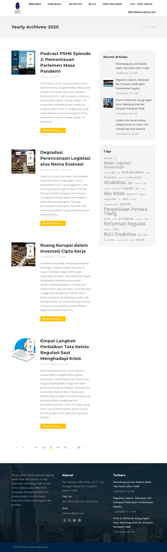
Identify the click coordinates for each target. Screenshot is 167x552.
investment (116, 188)
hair (144, 183)
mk (119, 199)
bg (113, 172)
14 (58, 447)
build (147, 172)
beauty (107, 172)
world (140, 239)
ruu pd (119, 240)
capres (121, 178)
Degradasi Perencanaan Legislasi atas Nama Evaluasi (65, 158)
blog (118, 172)
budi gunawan (132, 172)
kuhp (143, 188)
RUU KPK (142, 234)
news (125, 199)
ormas (133, 199)
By (54, 76)
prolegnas (126, 218)
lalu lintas (114, 193)
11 (36, 447)
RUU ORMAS (109, 240)
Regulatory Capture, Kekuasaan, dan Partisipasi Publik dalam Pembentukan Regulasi (133, 84)
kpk (137, 188)
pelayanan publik (111, 204)
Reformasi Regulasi (49, 364)
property (139, 219)
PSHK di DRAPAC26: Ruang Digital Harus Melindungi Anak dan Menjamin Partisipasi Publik (134, 104)
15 (65, 447)
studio (126, 240)
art (115, 158)
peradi (107, 218)
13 (50, 447)
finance (138, 183)
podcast (44, 76)
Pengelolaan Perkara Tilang (125, 211)
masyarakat (110, 199)
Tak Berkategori (47, 256)
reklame (107, 229)
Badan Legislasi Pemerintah (117, 165)
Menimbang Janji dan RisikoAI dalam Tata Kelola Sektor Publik (132, 66)
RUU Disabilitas (120, 234)
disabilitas (115, 182)
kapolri (128, 188)
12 (43, 447)
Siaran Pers (54, 169)
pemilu (125, 204)
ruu (116, 229)
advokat (108, 158)
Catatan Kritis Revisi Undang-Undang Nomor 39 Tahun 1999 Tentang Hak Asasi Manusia (132, 124)
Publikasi (44, 169)
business (110, 177)
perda (114, 219)
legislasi (142, 194)
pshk (146, 219)
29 (78, 447)
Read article (51, 130)
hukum (107, 188)
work (132, 240)
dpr (130, 183)
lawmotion (132, 194)
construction (134, 177)
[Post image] (108, 67)
